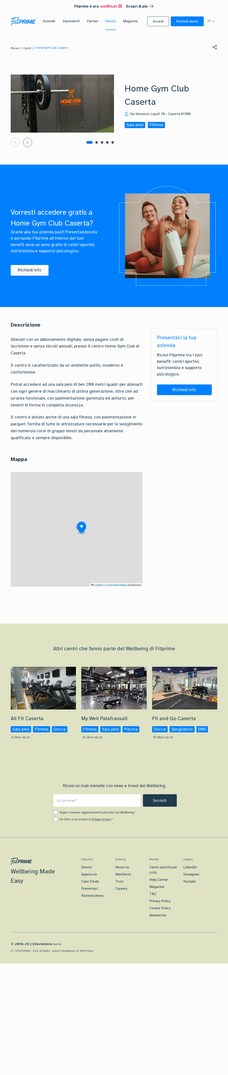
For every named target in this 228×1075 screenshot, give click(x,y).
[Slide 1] (89, 142)
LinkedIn (190, 867)
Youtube (189, 881)
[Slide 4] (107, 142)
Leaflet (98, 585)
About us (122, 867)
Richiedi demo (92, 895)
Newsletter (158, 915)
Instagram (191, 874)
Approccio (89, 874)
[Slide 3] (102, 142)
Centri (27, 48)
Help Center (158, 879)
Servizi (86, 867)
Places (15, 48)
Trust (119, 881)
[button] (158, 21)
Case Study (90, 881)
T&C (153, 894)
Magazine (156, 887)
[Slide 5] (112, 142)
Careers (121, 888)
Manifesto (123, 874)
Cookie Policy (160, 908)
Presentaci (89, 888)
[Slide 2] (96, 142)
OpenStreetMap (116, 585)
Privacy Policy (101, 819)
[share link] (214, 47)
